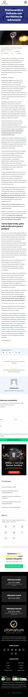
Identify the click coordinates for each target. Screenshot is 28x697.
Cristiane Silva (8, 51)
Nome (1, 419)
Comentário (3, 406)
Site (1, 426)
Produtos (8, 665)
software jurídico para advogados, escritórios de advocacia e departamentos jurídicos (13, 325)
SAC (9, 692)
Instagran (15, 333)
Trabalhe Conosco (8, 670)
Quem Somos (21, 662)
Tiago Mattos (16, 60)
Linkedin (21, 333)
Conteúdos (21, 665)
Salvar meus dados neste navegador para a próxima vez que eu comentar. (13, 434)
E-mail (15, 419)
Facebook (9, 333)
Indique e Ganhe (21, 670)
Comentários (6, 53)
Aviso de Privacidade (16, 692)
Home (8, 662)
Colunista (21, 667)
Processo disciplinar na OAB (9, 487)
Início (2, 47)
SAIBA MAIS (13, 472)
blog (21, 308)
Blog (8, 667)
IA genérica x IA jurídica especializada (11, 507)
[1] (6, 82)
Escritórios (6, 47)
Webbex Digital (23, 687)
